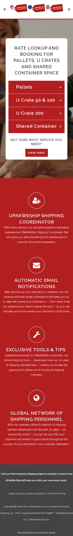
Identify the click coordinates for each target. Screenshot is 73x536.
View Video (36, 152)
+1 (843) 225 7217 (16, 493)
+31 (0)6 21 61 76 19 (55, 493)
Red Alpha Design (46, 532)
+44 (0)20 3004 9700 (35, 493)
